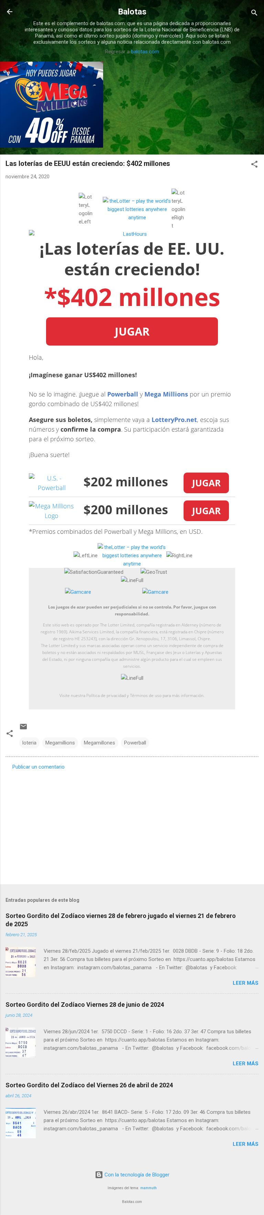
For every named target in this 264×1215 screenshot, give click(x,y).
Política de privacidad (106, 695)
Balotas (132, 12)
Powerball (122, 394)
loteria (29, 743)
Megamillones (99, 743)
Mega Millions (166, 394)
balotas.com (145, 52)
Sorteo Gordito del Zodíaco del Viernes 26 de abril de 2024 (89, 1085)
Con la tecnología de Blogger (136, 1175)
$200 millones (126, 509)
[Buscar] (254, 13)
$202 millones (126, 481)
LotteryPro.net (174, 419)
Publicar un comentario (38, 767)
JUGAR (132, 331)
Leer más (245, 983)
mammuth (148, 1188)
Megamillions (60, 743)
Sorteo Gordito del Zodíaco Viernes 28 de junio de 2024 (85, 1004)
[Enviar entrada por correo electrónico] (23, 729)
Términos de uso (146, 695)
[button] (254, 165)
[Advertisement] (132, 825)
